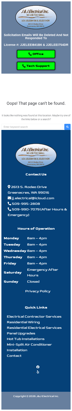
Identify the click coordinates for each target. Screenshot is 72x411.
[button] (36, 84)
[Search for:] (32, 127)
